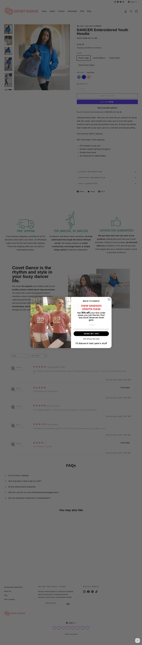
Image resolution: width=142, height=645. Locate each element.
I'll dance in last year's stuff (91, 343)
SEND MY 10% (91, 334)
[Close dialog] (109, 299)
